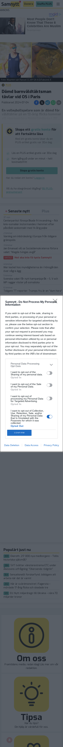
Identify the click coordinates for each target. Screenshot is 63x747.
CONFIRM (19, 433)
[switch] (49, 373)
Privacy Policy (51, 445)
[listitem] (31, 364)
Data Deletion (11, 445)
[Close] (56, 302)
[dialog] (31, 373)
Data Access (31, 445)
